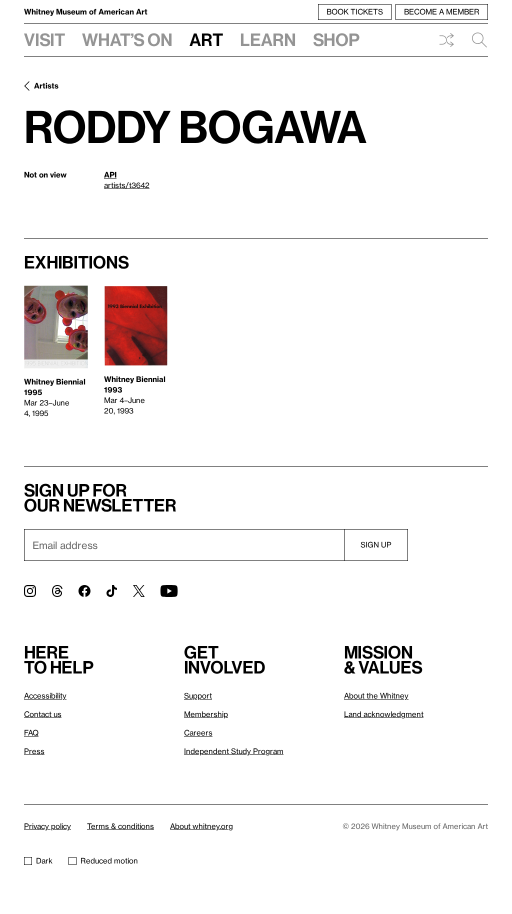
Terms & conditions (120, 826)
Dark (44, 860)
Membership (206, 714)
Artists (46, 85)
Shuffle (446, 40)
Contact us (43, 714)
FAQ (31, 732)
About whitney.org (201, 826)
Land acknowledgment (384, 714)
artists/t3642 (127, 185)
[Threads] (57, 591)
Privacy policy (47, 826)
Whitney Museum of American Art (86, 11)
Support (198, 695)
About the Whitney (376, 695)
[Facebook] (84, 591)
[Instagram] (30, 591)
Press (34, 751)
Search (475, 40)
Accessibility (45, 695)
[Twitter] (138, 591)
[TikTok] (111, 591)
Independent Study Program (234, 751)
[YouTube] (169, 591)
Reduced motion (109, 860)
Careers (198, 732)
